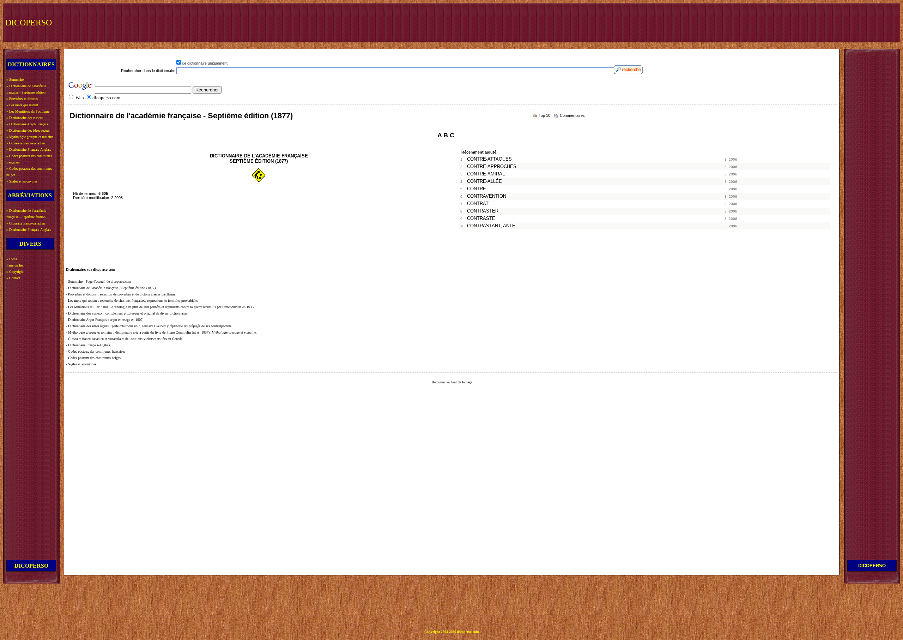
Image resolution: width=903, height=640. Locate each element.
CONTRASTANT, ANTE (491, 225)
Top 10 (544, 115)
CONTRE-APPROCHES (491, 166)
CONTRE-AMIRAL (486, 174)
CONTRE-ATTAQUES (489, 159)
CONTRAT (478, 203)
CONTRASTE (481, 218)
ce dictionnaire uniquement (205, 63)
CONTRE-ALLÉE (484, 181)
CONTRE (476, 188)
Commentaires (572, 115)
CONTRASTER (482, 211)
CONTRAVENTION (486, 196)
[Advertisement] (768, 22)
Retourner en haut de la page (452, 382)
